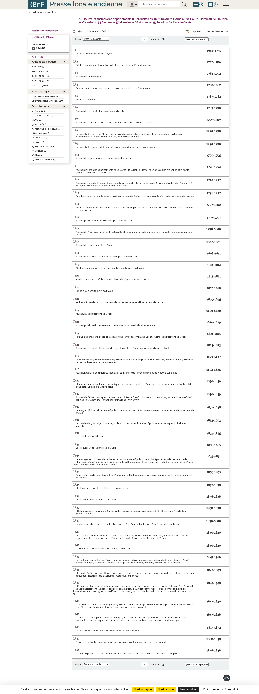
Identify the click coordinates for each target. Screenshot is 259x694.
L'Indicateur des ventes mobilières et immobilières (103, 488)
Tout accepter (143, 689)
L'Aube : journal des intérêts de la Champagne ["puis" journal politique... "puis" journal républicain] (127, 524)
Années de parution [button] (44, 61)
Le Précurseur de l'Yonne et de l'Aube (96, 448)
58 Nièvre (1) (38, 155)
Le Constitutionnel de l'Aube (91, 436)
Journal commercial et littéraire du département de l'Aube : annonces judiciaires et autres (124, 348)
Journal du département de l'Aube (94, 245)
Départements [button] (41, 106)
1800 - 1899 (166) (41, 76)
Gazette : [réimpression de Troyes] (94, 53)
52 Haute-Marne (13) (43, 115)
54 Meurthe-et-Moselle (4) (46, 129)
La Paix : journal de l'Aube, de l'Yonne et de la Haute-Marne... (108, 630)
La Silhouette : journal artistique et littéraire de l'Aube (104, 548)
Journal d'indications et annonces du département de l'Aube (108, 256)
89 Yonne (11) (39, 120)
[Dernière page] (163, 39)
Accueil (32, 12)
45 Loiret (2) (38, 142)
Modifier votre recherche (45, 30)
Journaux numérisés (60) (45, 96)
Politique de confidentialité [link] (220, 689)
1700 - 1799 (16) (40, 71)
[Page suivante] (158, 39)
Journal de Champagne (88, 76)
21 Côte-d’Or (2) (40, 137)
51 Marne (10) (39, 124)
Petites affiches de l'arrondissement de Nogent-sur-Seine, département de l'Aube (119, 302)
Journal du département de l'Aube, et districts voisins (104, 158)
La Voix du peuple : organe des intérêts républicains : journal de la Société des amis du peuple (126, 653)
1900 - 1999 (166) (41, 80)
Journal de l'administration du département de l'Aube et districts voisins (114, 122)
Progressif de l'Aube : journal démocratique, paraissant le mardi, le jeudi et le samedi (121, 642)
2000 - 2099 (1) (40, 85)
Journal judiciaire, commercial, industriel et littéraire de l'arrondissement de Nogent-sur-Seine (126, 372)
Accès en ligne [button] (41, 91)
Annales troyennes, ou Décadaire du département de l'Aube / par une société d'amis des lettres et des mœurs (135, 196)
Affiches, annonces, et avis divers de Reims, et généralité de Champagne (114, 65)
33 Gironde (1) (39, 151)
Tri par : (79, 39)
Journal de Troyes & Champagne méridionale (100, 111)
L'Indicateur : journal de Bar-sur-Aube (96, 499)
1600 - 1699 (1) (39, 66)
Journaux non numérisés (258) (48, 100)
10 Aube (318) (39, 111)
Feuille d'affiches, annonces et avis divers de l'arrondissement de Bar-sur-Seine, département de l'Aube (131, 336)
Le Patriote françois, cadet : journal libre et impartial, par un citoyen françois (116, 147)
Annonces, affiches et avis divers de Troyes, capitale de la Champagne (113, 88)
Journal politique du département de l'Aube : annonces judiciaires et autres (116, 325)
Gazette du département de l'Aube (94, 291)
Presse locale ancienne (86, 4)
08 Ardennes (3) (40, 133)
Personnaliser (189, 689)
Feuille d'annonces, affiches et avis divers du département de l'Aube (112, 279)
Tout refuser (166, 689)
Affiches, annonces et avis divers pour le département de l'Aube (110, 268)
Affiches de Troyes (85, 99)
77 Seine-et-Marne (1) (43, 159)
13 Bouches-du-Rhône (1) (45, 146)
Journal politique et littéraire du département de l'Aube (105, 220)
